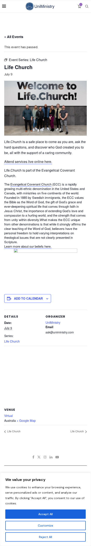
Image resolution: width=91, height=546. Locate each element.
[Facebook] (33, 457)
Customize (45, 525)
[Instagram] (45, 457)
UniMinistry (53, 322)
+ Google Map (26, 420)
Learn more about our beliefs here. (27, 246)
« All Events (13, 36)
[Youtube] (57, 457)
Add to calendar (28, 298)
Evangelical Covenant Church (30, 184)
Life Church (12, 341)
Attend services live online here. (28, 161)
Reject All (45, 537)
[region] (45, 509)
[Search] (87, 6)
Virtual (8, 416)
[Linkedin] (51, 457)
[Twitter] (39, 457)
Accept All (45, 514)
